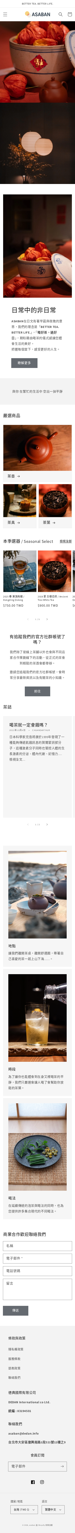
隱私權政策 (16, 1349)
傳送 (15, 1310)
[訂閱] (62, 1466)
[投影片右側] (46, 619)
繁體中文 (50, 1509)
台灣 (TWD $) (21, 1509)
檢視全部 (66, 541)
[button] (5, 14)
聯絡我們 (14, 1377)
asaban (32, 1525)
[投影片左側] (28, 619)
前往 (37, 691)
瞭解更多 (24, 363)
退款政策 (14, 1368)
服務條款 (14, 1359)
